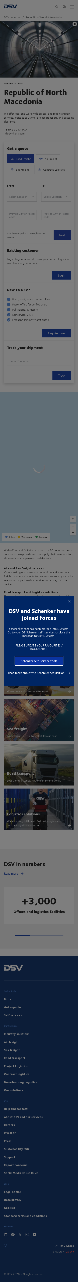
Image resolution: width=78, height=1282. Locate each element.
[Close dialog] (69, 600)
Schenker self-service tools (39, 661)
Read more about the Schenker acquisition (36, 672)
